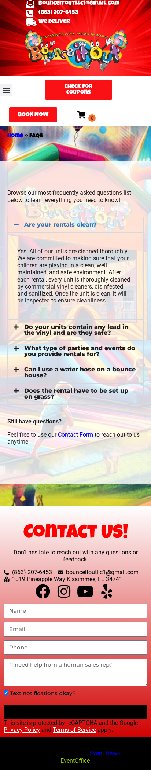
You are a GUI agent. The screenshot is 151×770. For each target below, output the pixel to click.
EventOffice (75, 760)
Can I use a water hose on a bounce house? (80, 372)
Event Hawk (105, 753)
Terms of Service (74, 729)
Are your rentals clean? (60, 224)
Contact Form (75, 434)
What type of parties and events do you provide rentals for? (79, 351)
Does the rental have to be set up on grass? (76, 393)
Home (15, 136)
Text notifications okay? (43, 693)
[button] (6, 90)
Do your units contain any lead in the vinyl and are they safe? (76, 329)
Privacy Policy (22, 729)
